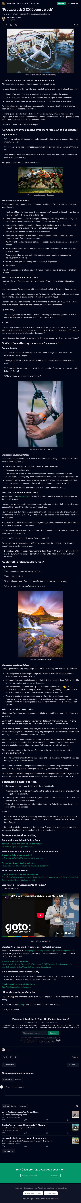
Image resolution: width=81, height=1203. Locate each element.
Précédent (10, 1065)
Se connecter (73, 3)
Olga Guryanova (39, 195)
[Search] (77, 1106)
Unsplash (52, 75)
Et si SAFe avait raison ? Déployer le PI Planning (24, 1125)
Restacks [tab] (18, 1080)
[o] (75, 1127)
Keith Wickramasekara (39, 75)
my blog (20, 1005)
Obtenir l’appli (51, 1193)
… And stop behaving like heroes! (16, 858)
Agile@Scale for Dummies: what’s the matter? (22, 844)
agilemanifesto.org (23, 987)
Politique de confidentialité (50, 1042)
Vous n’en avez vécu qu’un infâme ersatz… (19, 866)
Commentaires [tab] (8, 1080)
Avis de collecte (61, 1188)
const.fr (32, 880)
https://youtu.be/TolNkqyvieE (41, 941)
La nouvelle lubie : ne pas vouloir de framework (24, 1138)
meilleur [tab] (6, 1106)
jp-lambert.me (27, 847)
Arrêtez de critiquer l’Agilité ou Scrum (18, 863)
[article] (40, 1116)
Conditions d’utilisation (51, 1038)
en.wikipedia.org (44, 967)
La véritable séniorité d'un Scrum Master (20, 1112)
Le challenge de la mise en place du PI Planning (19, 1128)
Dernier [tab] (13, 1106)
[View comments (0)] (11, 25)
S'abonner (61, 3)
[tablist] (12, 1080)
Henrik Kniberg (23, 496)
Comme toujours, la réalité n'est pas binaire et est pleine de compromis (27, 1141)
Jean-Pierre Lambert (14, 18)
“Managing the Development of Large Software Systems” (48, 951)
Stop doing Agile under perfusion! (17, 855)
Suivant (72, 1065)
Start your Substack (34, 1193)
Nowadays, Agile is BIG (11, 847)
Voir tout (7, 1151)
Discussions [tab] (22, 1106)
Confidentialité (40, 1188)
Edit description (8, 987)
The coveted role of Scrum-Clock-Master (20, 874)
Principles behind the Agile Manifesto (18, 984)
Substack (25, 1199)
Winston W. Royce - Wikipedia (15, 961)
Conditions (51, 1188)
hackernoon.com (37, 858)
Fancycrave (39, 449)
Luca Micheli (39, 659)
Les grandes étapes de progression (14, 1115)
